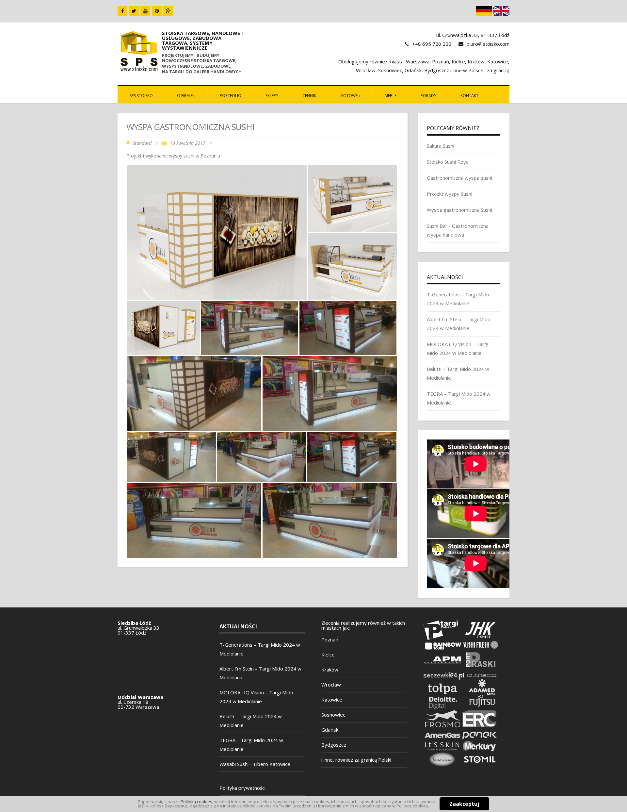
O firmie (186, 95)
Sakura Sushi (440, 145)
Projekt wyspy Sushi (449, 194)
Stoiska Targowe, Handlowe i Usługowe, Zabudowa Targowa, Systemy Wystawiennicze (202, 40)
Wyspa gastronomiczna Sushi (459, 210)
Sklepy (271, 95)
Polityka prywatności (242, 788)
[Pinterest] (157, 11)
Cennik (309, 95)
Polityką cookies (196, 801)
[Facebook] (122, 11)
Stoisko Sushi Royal (448, 161)
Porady (428, 95)
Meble (390, 95)
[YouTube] (145, 11)
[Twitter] (134, 11)
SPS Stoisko (141, 95)
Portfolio (230, 95)
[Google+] (168, 11)
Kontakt (469, 95)
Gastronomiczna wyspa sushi (459, 177)
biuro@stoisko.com (488, 44)
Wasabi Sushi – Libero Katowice (254, 764)
